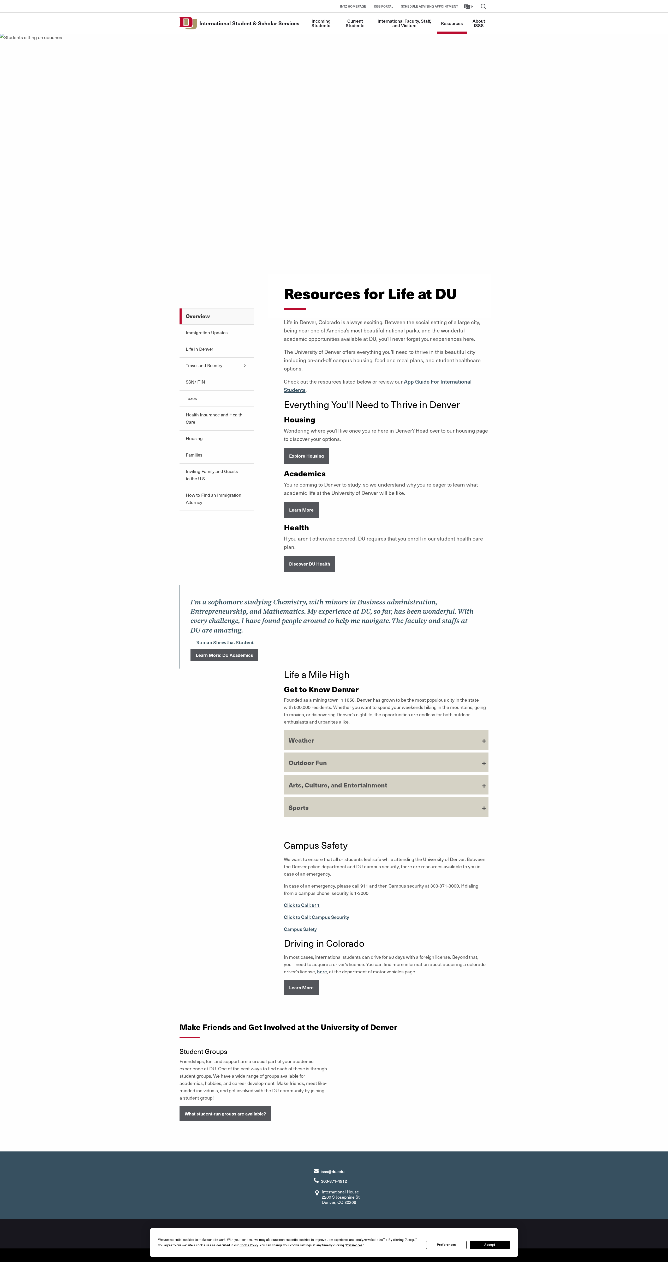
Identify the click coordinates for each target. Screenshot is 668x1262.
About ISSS (479, 23)
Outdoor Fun (308, 762)
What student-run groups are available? (225, 1114)
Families (194, 455)
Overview (198, 316)
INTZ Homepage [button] (353, 6)
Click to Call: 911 (302, 905)
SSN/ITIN (195, 382)
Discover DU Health (309, 564)
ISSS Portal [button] (383, 6)
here (322, 971)
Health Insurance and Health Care (214, 418)
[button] (469, 6)
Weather (301, 740)
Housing (194, 438)
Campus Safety (300, 929)
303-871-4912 (334, 1181)
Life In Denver (199, 349)
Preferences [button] (354, 1245)
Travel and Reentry (204, 365)
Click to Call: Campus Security (316, 917)
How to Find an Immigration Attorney (213, 498)
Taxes (191, 398)
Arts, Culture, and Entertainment (338, 784)
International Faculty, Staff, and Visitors (405, 23)
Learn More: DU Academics (224, 655)
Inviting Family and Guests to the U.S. (212, 475)
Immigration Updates (207, 332)
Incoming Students (322, 23)
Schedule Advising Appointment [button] (429, 6)
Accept (489, 1245)
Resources (452, 23)
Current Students (355, 23)
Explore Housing (306, 456)
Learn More (301, 510)
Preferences (446, 1245)
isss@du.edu (332, 1171)
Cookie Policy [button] (249, 1245)
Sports (299, 807)
